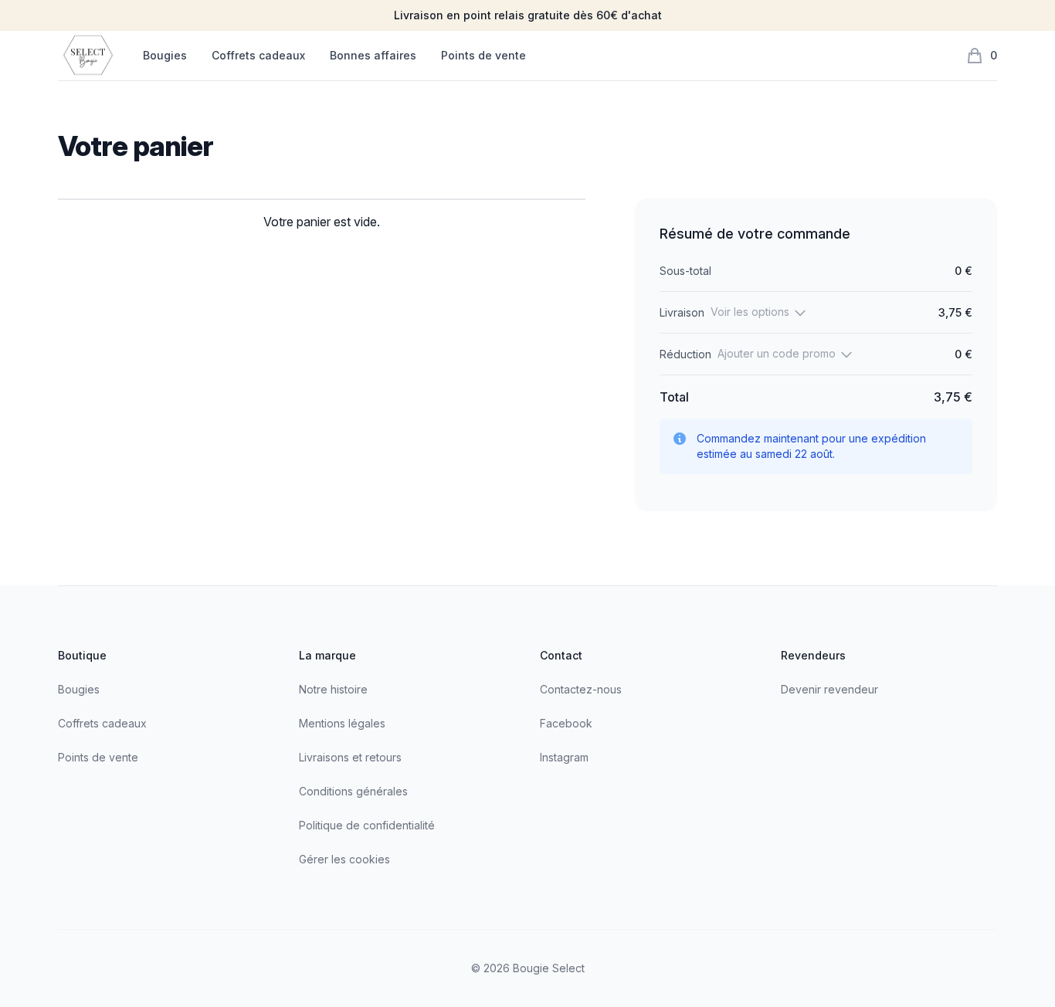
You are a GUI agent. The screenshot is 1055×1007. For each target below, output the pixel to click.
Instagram (564, 757)
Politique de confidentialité (367, 825)
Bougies (165, 55)
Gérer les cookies (344, 859)
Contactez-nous (581, 689)
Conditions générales (353, 791)
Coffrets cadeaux (258, 55)
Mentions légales (342, 723)
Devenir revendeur (829, 689)
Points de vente (483, 55)
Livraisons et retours (350, 757)
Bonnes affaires (373, 55)
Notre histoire (333, 689)
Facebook (566, 723)
